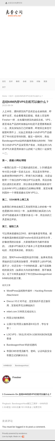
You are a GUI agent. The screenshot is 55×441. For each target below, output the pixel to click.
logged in (20, 427)
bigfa (10, 436)
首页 (4, 81)
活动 (31, 81)
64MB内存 (8, 366)
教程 (18, 81)
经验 (38, 81)
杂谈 (24, 81)
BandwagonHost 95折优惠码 (22, 345)
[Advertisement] (27, 49)
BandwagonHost (21, 366)
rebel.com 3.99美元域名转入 (21, 311)
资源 (45, 81)
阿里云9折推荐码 (15, 318)
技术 (11, 81)
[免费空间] (14, 16)
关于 (4, 87)
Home (4, 96)
